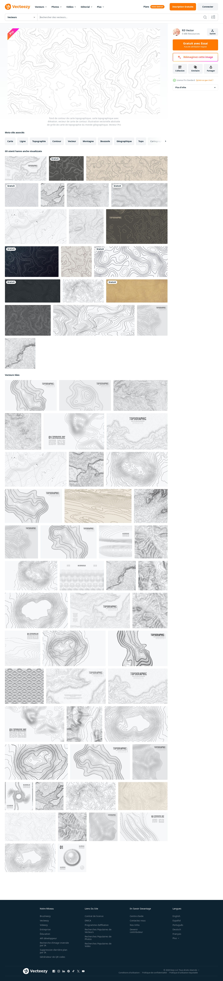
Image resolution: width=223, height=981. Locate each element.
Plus (99, 6)
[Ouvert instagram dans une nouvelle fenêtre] (58, 971)
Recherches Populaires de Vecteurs (98, 930)
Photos (55, 6)
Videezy (44, 925)
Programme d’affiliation (97, 925)
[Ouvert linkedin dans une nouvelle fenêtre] (63, 971)
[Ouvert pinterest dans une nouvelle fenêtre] (68, 971)
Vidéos (69, 6)
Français (177, 933)
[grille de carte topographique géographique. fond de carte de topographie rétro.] (127, 168)
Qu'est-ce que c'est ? (204, 80)
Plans (146, 6)
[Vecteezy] (17, 7)
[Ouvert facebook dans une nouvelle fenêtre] (54, 971)
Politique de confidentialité (154, 972)
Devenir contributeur (136, 930)
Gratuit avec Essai (195, 45)
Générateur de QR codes (52, 956)
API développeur (48, 938)
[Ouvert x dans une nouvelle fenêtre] (78, 971)
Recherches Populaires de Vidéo (98, 945)
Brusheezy (45, 916)
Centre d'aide (136, 916)
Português (178, 925)
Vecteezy (44, 920)
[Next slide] (163, 141)
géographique (124, 141)
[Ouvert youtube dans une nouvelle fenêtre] (83, 971)
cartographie (157, 141)
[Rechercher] (205, 17)
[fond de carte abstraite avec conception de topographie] (21, 195)
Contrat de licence (94, 916)
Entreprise (45, 929)
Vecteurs (39, 6)
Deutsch (177, 929)
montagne (88, 141)
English (176, 916)
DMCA (88, 920)
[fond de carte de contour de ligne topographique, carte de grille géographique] (137, 291)
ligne (23, 141)
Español (177, 920)
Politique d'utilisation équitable (183, 972)
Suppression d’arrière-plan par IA (53, 951)
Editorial (85, 6)
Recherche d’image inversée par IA (54, 944)
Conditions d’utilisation (129, 972)
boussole (105, 141)
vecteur (72, 141)
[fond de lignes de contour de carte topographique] (32, 261)
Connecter (207, 6)
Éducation (45, 933)
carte (10, 141)
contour (56, 141)
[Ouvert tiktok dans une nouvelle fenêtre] (73, 971)
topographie (39, 141)
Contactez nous (138, 920)
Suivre (212, 33)
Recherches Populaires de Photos (98, 938)
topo (141, 141)
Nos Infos (135, 925)
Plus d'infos (180, 87)
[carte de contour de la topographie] (66, 168)
